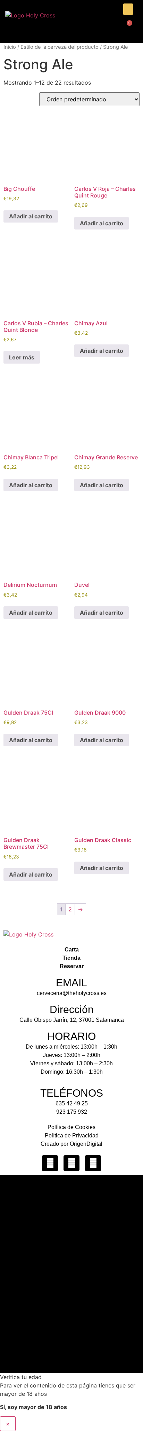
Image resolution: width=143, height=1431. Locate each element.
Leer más (21, 357)
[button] (128, 9)
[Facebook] (71, 1163)
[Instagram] (50, 1163)
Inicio (9, 47)
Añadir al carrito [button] (30, 216)
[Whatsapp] (93, 1163)
